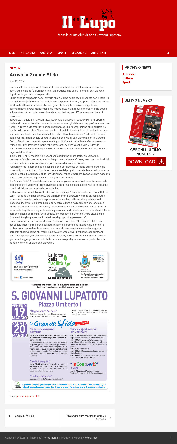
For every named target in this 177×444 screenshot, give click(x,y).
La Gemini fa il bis (24, 415)
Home (11, 52)
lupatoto (29, 396)
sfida (37, 396)
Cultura (46, 52)
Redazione (78, 52)
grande (20, 396)
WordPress (91, 437)
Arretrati (98, 52)
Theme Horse (50, 437)
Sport (61, 52)
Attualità (28, 52)
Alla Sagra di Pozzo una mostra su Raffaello (86, 417)
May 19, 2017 (17, 81)
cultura (15, 68)
